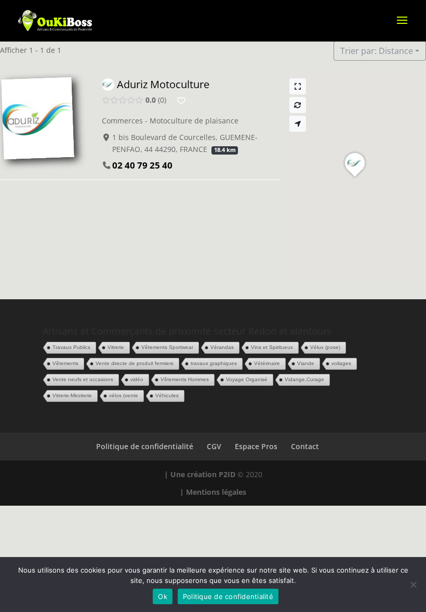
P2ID (227, 474)
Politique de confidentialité (144, 446)
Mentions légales (216, 492)
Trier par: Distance (376, 51)
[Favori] (181, 100)
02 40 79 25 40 (142, 165)
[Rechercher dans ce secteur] (297, 105)
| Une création (191, 474)
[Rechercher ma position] (297, 124)
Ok (162, 596)
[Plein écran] (297, 86)
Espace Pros (256, 446)
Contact (305, 446)
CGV (214, 446)
